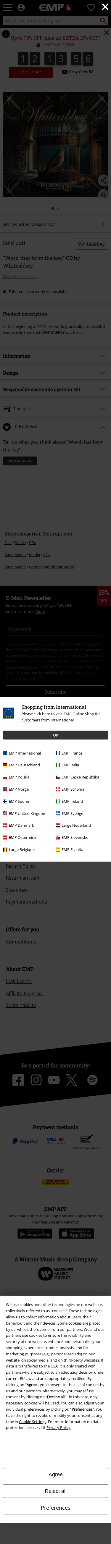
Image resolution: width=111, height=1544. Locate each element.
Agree (56, 1474)
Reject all (56, 1491)
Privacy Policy (58, 1427)
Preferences (55, 1507)
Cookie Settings (32, 1421)
